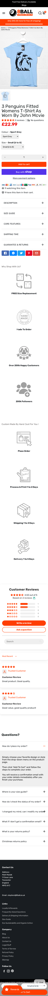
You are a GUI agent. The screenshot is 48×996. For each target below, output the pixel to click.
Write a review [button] (24, 623)
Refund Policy (8, 952)
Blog (4, 934)
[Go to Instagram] (8, 971)
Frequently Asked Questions (14, 912)
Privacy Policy (7, 956)
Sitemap (5, 960)
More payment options (24, 178)
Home (3, 28)
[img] (8, 667)
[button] (8, 120)
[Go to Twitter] (21, 253)
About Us (6, 937)
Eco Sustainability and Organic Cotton (17, 923)
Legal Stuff (6, 945)
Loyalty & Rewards (9, 908)
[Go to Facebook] (5, 253)
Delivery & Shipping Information (15, 915)
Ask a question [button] (24, 629)
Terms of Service (9, 949)
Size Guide (6, 919)
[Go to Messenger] (13, 253)
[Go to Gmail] (36, 253)
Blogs (24, 5)
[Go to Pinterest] (29, 253)
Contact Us (6, 941)
